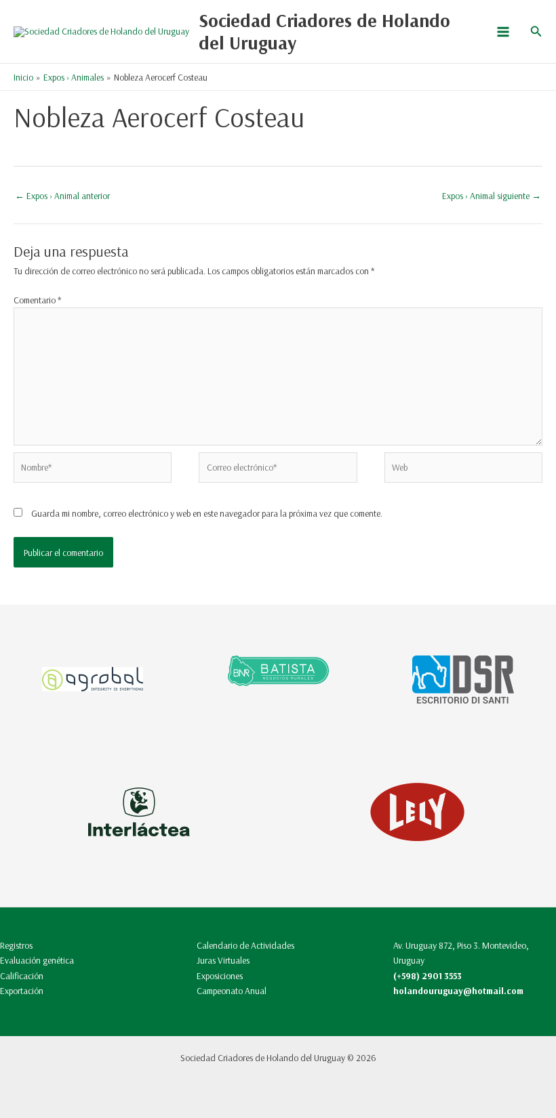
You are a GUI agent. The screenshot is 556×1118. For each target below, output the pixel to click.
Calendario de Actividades (245, 945)
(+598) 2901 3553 (427, 975)
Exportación (21, 990)
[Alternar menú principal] (503, 31)
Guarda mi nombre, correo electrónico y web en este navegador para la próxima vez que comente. (206, 513)
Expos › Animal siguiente (491, 195)
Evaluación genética (37, 960)
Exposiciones (220, 975)
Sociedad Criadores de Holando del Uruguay (324, 31)
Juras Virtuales (223, 960)
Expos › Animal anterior (62, 195)
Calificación (21, 975)
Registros (16, 945)
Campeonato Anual (231, 990)
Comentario (37, 299)
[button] (536, 32)
